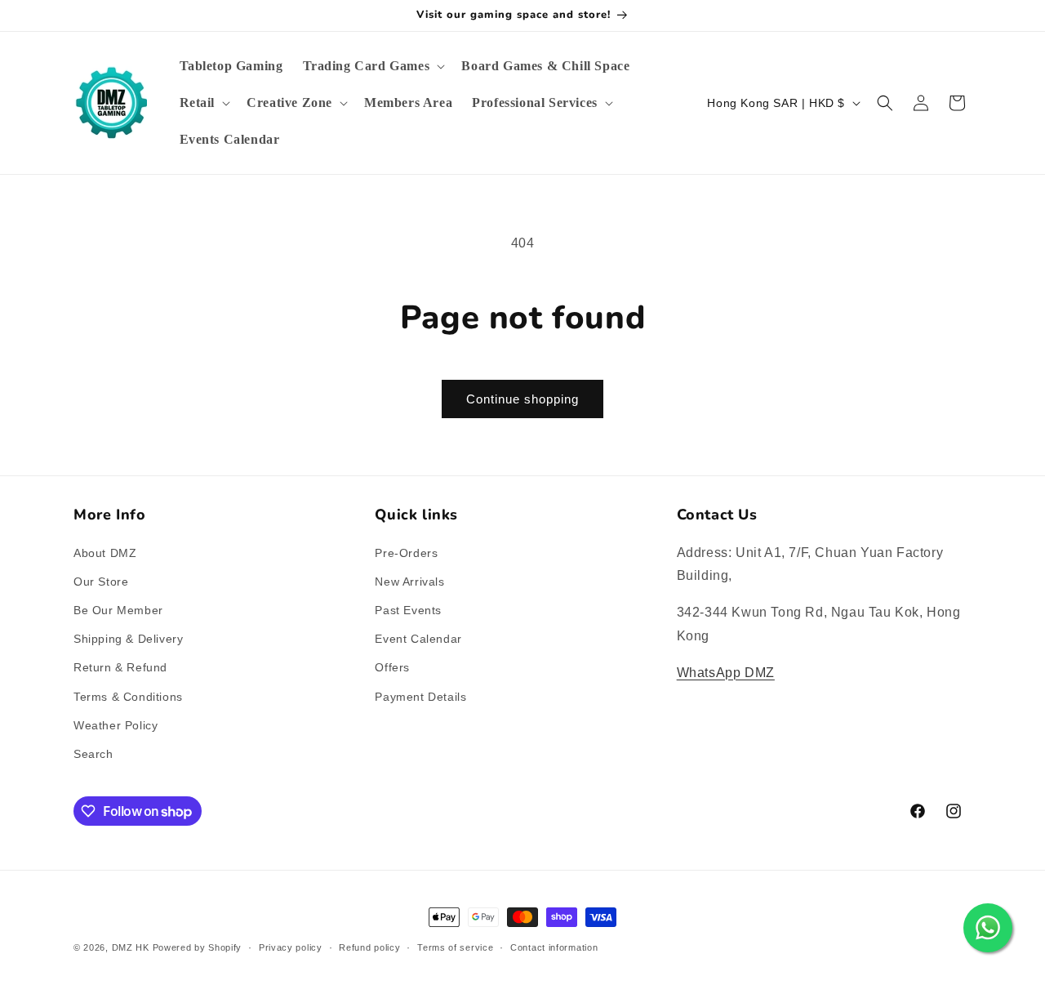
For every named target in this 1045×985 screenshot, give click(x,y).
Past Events (408, 610)
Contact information (554, 947)
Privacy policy (290, 947)
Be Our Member (118, 610)
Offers (392, 667)
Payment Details (420, 696)
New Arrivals (409, 581)
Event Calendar (418, 638)
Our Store (100, 581)
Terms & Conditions (128, 696)
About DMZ (104, 552)
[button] (372, 66)
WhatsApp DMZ (726, 673)
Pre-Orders (406, 552)
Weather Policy (115, 725)
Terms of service (455, 947)
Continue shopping (522, 399)
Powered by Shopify (197, 947)
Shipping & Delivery (128, 638)
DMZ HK (130, 947)
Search (93, 753)
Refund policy (369, 947)
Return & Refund (120, 667)
